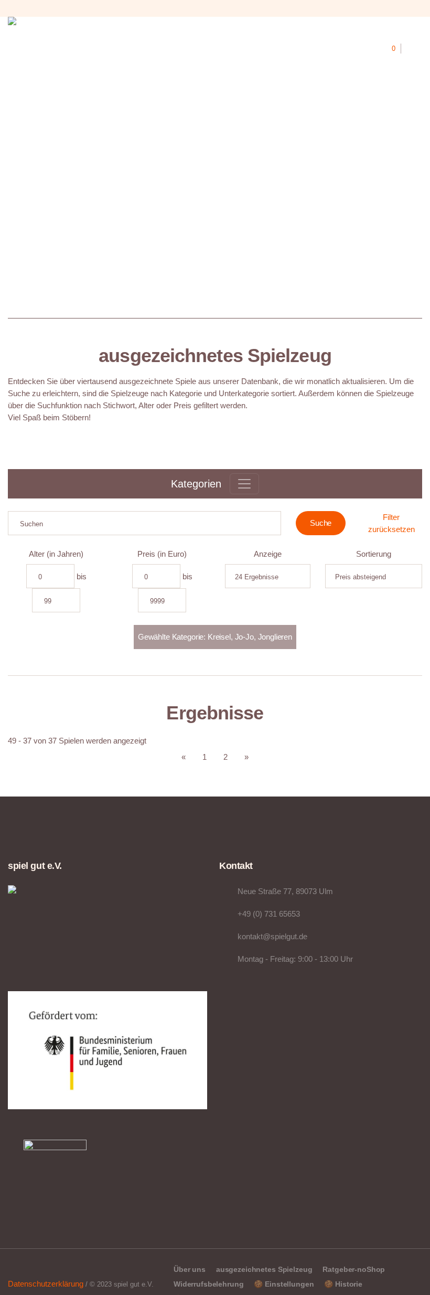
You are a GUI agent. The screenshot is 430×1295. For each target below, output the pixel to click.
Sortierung (373, 553)
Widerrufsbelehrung (208, 1284)
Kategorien (196, 484)
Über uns (190, 1269)
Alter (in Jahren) (56, 553)
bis (82, 576)
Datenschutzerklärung (45, 1283)
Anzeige (268, 553)
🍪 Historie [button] (343, 1284)
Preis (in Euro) (162, 553)
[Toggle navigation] (244, 483)
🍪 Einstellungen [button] (284, 1284)
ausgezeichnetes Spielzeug (264, 1269)
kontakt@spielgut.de (272, 936)
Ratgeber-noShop (353, 1269)
